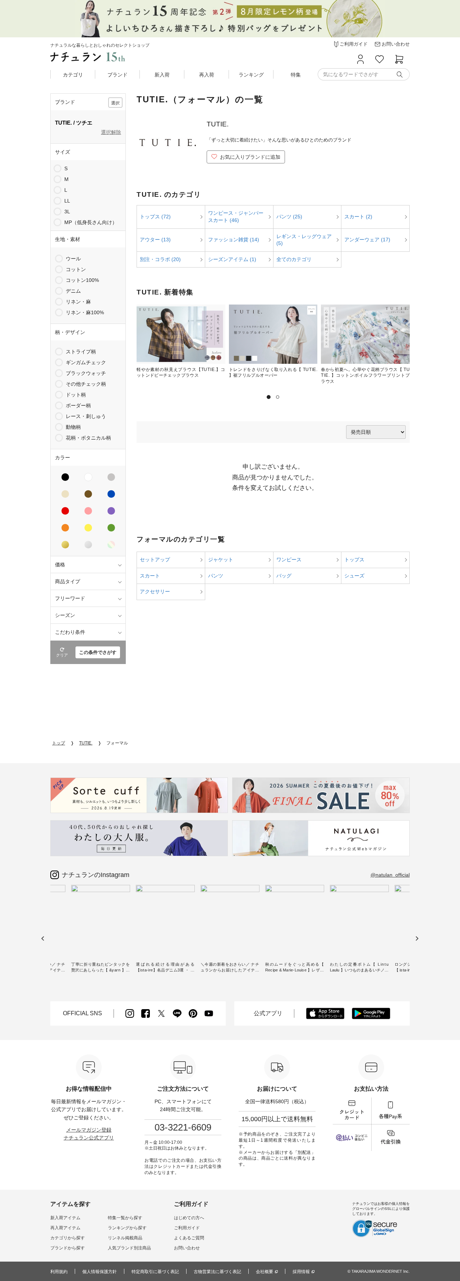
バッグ (283, 576)
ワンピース (289, 559)
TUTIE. (85, 743)
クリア (62, 655)
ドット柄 (76, 395)
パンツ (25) (289, 216)
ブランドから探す (67, 1247)
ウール (73, 258)
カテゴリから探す (67, 1237)
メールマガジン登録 (88, 1129)
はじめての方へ (189, 1217)
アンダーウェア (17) (367, 239)
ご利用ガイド (187, 1227)
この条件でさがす (97, 652)
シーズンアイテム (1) (232, 259)
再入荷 (206, 74)
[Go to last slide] (43, 938)
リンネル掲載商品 (125, 1237)
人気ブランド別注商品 (129, 1247)
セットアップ (155, 559)
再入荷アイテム (65, 1227)
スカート (150, 576)
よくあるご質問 (189, 1237)
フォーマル (117, 743)
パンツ (215, 576)
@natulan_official (390, 874)
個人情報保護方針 (99, 1271)
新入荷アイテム (65, 1217)
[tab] (268, 397)
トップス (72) (155, 216)
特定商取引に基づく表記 (155, 1271)
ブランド (117, 74)
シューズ (354, 576)
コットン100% (82, 280)
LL (67, 201)
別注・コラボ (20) (160, 259)
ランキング (251, 74)
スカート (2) (358, 216)
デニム (73, 291)
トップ (58, 743)
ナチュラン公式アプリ (89, 1137)
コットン (76, 269)
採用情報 (301, 1272)
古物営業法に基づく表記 (217, 1271)
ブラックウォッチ (86, 373)
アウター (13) (155, 239)
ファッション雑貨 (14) (233, 239)
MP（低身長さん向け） (90, 222)
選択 (115, 103)
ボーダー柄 (78, 405)
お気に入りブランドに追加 (250, 157)
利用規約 (59, 1271)
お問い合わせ (187, 1247)
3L (67, 211)
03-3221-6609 (183, 1127)
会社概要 (264, 1272)
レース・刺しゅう (86, 416)
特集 (296, 74)
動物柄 (73, 427)
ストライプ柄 (81, 351)
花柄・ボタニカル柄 (88, 438)
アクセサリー (155, 591)
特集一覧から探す (125, 1217)
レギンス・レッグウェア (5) (304, 239)
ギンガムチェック (86, 362)
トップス (354, 559)
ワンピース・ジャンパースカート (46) (235, 216)
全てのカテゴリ (294, 259)
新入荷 (162, 74)
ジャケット (220, 559)
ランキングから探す (127, 1227)
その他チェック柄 (86, 384)
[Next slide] (416, 938)
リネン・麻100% (85, 312)
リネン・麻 (78, 302)
